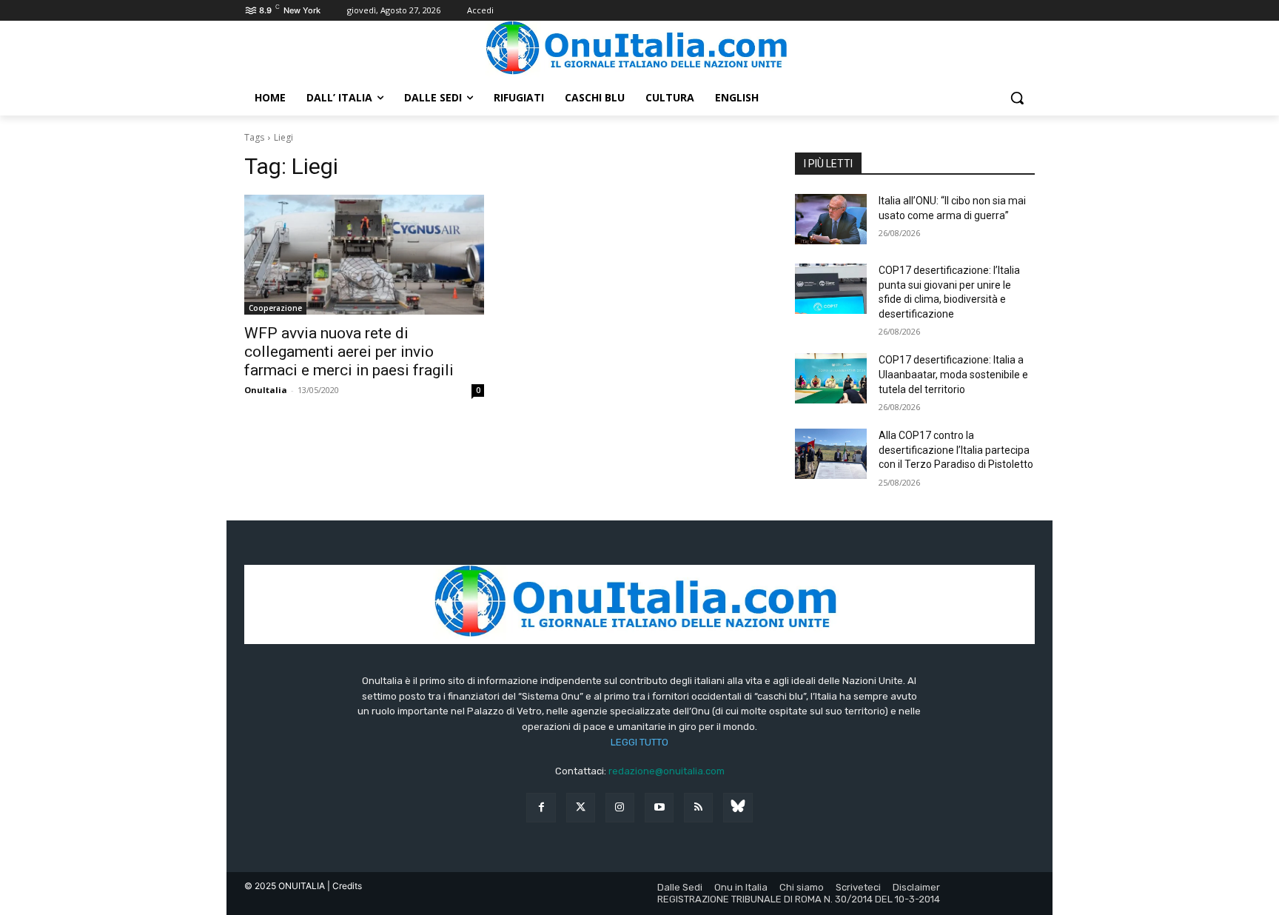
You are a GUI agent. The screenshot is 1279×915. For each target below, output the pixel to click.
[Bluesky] (737, 807)
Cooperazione (275, 308)
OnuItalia (265, 389)
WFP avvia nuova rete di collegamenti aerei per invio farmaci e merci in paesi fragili (349, 351)
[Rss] (698, 807)
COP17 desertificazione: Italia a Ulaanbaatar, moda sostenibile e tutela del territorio (953, 374)
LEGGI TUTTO (639, 742)
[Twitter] (580, 807)
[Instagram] (619, 807)
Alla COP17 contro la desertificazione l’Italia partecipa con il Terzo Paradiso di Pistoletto (956, 449)
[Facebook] (540, 807)
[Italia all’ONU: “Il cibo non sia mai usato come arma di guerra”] (831, 219)
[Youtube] (659, 807)
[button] (1017, 97)
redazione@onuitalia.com (666, 771)
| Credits (344, 885)
